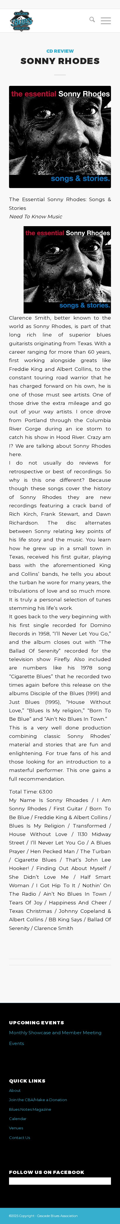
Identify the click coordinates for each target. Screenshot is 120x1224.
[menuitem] (89, 20)
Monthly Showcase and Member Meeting (55, 1032)
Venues (16, 1128)
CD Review (60, 51)
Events (16, 1043)
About (15, 1090)
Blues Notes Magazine (30, 1109)
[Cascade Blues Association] (50, 20)
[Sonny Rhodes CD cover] (60, 137)
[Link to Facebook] (106, 1215)
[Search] (89, 20)
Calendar (18, 1118)
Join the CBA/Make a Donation (38, 1099)
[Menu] (103, 20)
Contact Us (19, 1137)
